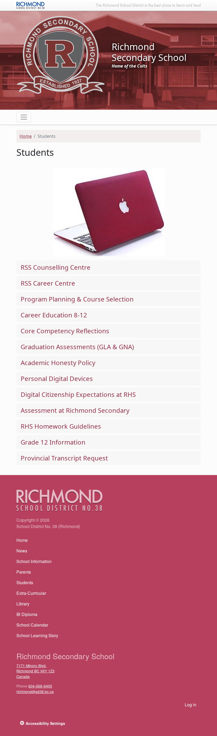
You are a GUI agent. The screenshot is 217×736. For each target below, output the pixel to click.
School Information (34, 561)
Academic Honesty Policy (58, 362)
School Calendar (32, 625)
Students (24, 582)
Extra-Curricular (31, 593)
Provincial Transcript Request (64, 458)
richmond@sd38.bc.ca (35, 691)
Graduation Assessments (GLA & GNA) (77, 346)
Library (22, 604)
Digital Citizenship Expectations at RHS (78, 394)
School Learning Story (37, 635)
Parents (23, 572)
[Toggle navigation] (23, 117)
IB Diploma (26, 614)
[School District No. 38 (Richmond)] (30, 5)
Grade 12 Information (53, 442)
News (21, 551)
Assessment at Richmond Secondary (75, 410)
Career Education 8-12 (54, 315)
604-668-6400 (40, 686)
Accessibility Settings (42, 722)
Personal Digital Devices (57, 378)
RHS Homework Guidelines (61, 426)
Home (26, 136)
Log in (190, 705)
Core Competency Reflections (65, 330)
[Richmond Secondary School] (60, 54)
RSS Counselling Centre (56, 267)
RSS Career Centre (48, 283)
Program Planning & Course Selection (77, 299)
